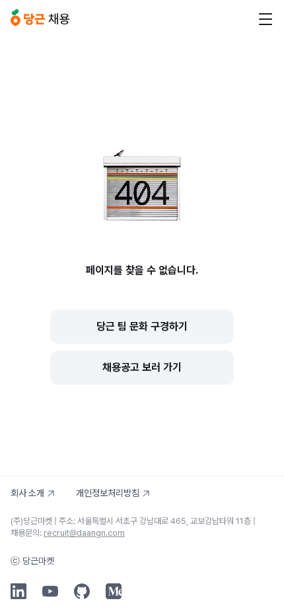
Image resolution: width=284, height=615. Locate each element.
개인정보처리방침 (107, 493)
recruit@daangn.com (84, 533)
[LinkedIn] (18, 591)
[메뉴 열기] (265, 19)
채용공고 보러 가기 (142, 367)
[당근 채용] (40, 18)
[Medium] (113, 591)
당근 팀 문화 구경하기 (142, 326)
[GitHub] (82, 591)
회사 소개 (27, 493)
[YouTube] (50, 591)
